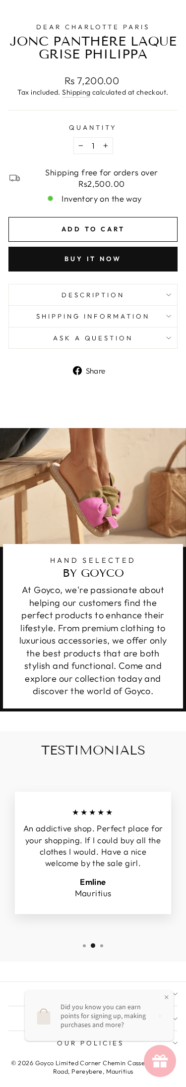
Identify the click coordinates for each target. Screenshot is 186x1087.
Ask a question (93, 338)
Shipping (76, 92)
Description (93, 295)
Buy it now (93, 259)
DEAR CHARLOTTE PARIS (93, 27)
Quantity (93, 127)
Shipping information (93, 316)
